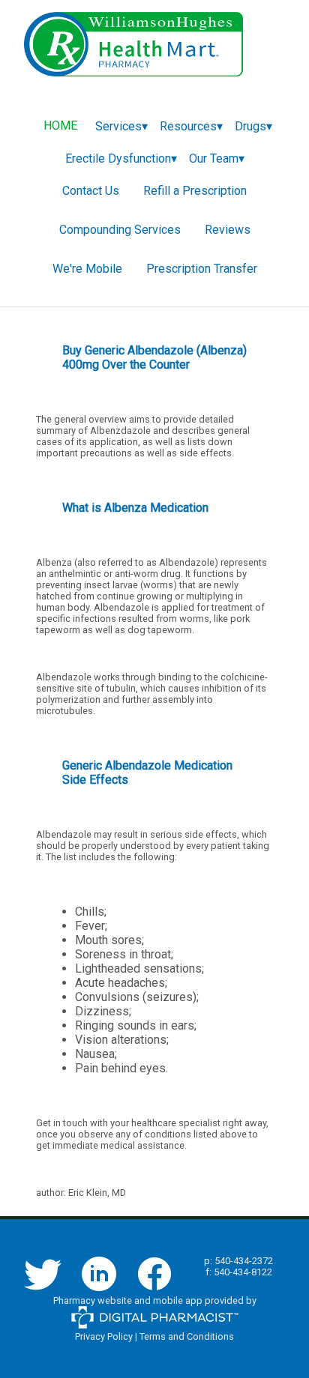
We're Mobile (87, 269)
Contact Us (90, 191)
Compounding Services (120, 230)
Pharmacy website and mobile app (127, 1300)
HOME (60, 125)
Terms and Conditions (187, 1336)
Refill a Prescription (195, 191)
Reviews (227, 230)
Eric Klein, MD (97, 1192)
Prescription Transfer (201, 269)
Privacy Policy (104, 1336)
